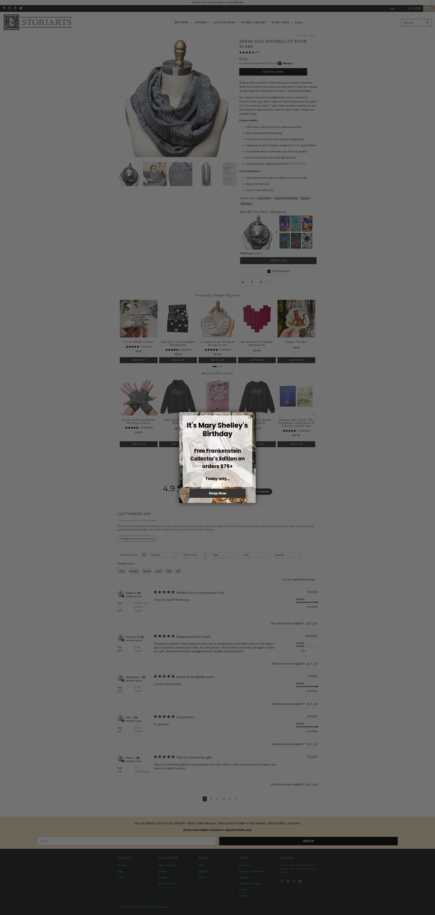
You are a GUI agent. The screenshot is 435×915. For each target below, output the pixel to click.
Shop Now (217, 493)
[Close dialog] (251, 416)
